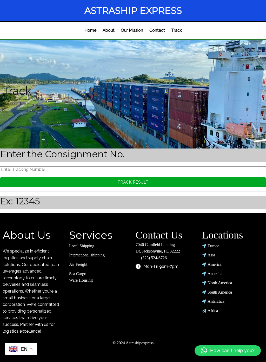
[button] (228, 350)
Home (9, 103)
